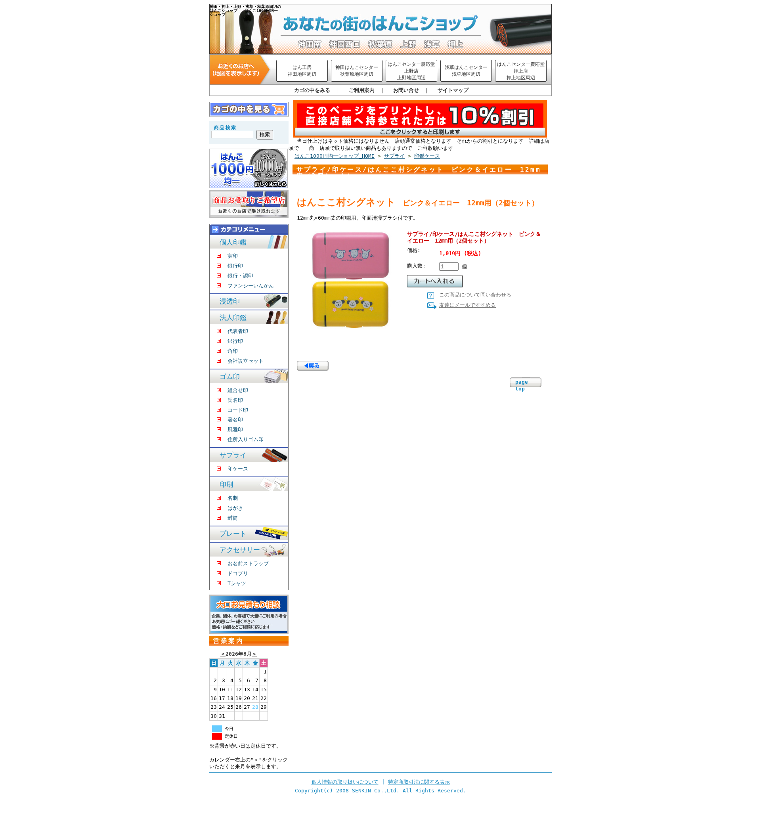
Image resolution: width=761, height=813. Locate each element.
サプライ (233, 455)
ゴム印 (230, 377)
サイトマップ (453, 90)
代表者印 (238, 331)
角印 (233, 351)
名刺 (233, 498)
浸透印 (230, 301)
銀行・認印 (240, 276)
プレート (233, 534)
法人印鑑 (233, 317)
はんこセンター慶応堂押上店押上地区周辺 (521, 71)
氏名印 (235, 400)
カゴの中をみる (312, 90)
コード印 (238, 410)
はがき (235, 508)
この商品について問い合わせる (475, 295)
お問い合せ (406, 90)
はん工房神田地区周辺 (302, 71)
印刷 (226, 484)
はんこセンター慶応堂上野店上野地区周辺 (411, 71)
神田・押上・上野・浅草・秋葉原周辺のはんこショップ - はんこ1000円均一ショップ (245, 10)
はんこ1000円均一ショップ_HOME (334, 156)
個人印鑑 (233, 242)
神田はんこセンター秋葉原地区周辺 (356, 71)
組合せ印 (238, 390)
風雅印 (235, 429)
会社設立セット (246, 361)
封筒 (233, 518)
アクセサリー (240, 550)
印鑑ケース (427, 156)
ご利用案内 (362, 90)
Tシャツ (237, 583)
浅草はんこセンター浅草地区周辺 (466, 71)
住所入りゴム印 (246, 439)
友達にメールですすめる (467, 305)
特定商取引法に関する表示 (419, 782)
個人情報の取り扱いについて (345, 782)
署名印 (235, 420)
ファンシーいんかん (251, 286)
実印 (233, 256)
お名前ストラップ (248, 563)
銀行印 (235, 266)
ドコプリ (238, 573)
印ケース (238, 469)
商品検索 (225, 127)
